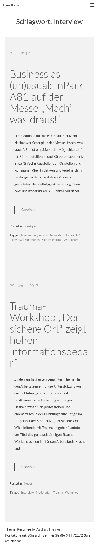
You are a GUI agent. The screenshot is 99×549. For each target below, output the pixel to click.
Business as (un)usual (34, 235)
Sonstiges (30, 226)
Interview (16, 240)
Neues (28, 483)
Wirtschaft (71, 240)
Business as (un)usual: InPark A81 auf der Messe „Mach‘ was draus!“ (46, 97)
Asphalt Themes (48, 529)
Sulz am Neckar (52, 240)
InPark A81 (73, 235)
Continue (28, 210)
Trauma (58, 492)
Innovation (57, 235)
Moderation (32, 240)
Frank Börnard (12, 5)
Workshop (71, 492)
